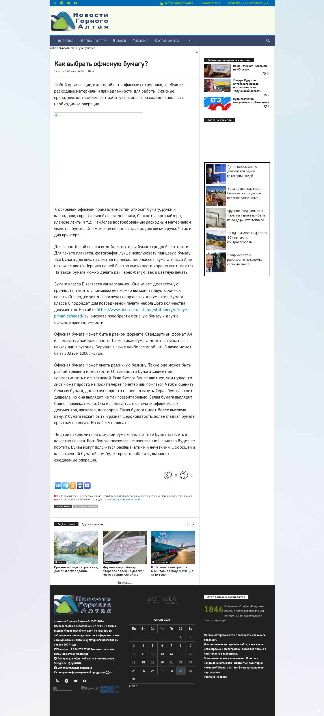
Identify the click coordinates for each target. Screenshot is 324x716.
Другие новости (92, 524)
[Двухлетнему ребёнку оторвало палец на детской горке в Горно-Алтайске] (125, 547)
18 (143, 662)
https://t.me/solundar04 (127, 499)
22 (180, 662)
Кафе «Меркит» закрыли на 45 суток (250, 67)
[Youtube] (75, 3)
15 (180, 654)
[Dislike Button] (184, 475)
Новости (60, 562)
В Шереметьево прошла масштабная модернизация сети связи (172, 571)
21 (171, 662)
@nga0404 (74, 663)
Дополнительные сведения (75, 667)
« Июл (133, 686)
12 (152, 654)
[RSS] (55, 3)
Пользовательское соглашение (224, 658)
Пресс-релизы (160, 562)
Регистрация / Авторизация (248, 3)
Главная (67, 41)
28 (171, 670)
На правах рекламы (85, 506)
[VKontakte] (68, 3)
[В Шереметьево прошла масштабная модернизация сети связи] (173, 547)
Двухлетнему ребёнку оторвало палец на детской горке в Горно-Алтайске (123, 571)
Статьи (120, 41)
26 (152, 670)
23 (190, 662)
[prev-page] (188, 524)
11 (143, 654)
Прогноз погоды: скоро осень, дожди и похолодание (76, 569)
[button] (268, 41)
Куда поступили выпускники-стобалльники (251, 100)
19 (152, 662)
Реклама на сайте (215, 676)
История (142, 41)
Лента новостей (94, 41)
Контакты (240, 663)
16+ (189, 41)
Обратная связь (169, 41)
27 (162, 670)
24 (133, 670)
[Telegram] (61, 3)
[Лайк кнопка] (168, 475)
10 (133, 654)
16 (190, 654)
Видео (108, 562)
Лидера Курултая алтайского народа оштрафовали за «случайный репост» (247, 86)
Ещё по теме (66, 524)
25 (143, 670)
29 (180, 670)
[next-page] (193, 524)
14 (171, 654)
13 (162, 654)
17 (133, 662)
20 (162, 662)
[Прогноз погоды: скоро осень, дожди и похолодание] (76, 547)
